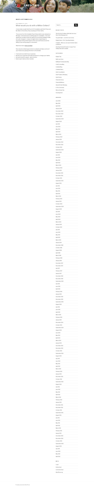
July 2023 (58, 124)
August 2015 (59, 304)
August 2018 (59, 250)
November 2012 (59, 376)
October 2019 (59, 227)
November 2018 (59, 245)
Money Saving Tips (60, 90)
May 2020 (58, 216)
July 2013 (58, 358)
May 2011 (58, 422)
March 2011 (58, 428)
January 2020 (59, 224)
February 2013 (59, 371)
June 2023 (58, 126)
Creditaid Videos (59, 69)
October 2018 (59, 247)
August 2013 (59, 355)
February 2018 (59, 258)
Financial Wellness (60, 82)
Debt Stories (59, 77)
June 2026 (58, 100)
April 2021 (58, 193)
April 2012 (58, 394)
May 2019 (58, 234)
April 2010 (58, 456)
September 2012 (59, 381)
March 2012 (58, 397)
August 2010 (59, 446)
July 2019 (58, 229)
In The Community (60, 87)
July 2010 (58, 448)
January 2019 (59, 242)
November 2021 (59, 175)
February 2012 (59, 399)
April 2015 (58, 312)
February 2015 (59, 317)
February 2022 (59, 167)
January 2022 (59, 170)
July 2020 (58, 211)
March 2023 (58, 134)
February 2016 (59, 291)
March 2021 (58, 196)
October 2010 (59, 441)
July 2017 (58, 268)
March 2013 (58, 368)
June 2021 (58, 188)
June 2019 (58, 232)
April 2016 (58, 288)
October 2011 (59, 410)
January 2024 (59, 108)
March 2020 (58, 221)
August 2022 (59, 152)
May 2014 (58, 335)
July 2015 (58, 307)
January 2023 (59, 139)
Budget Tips (58, 56)
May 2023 (58, 129)
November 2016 (59, 278)
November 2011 (59, 407)
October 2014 (59, 325)
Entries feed (58, 467)
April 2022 (58, 162)
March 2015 (58, 314)
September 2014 (59, 327)
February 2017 (59, 270)
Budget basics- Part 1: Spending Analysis (65, 40)
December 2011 (59, 404)
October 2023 (59, 116)
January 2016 (59, 294)
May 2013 (58, 363)
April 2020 (58, 219)
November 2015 (59, 299)
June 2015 (58, 309)
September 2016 (59, 281)
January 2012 (59, 402)
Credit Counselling (60, 64)
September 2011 (59, 412)
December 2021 (59, 173)
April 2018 (58, 252)
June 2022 (58, 157)
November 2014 (59, 322)
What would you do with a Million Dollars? (33, 25)
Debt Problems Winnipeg (61, 74)
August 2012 (59, 384)
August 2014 (59, 330)
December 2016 (59, 276)
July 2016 (58, 283)
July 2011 (58, 417)
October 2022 (59, 147)
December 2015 (59, 296)
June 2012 (58, 389)
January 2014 (59, 343)
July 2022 (58, 154)
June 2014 (58, 332)
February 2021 (59, 198)
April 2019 (58, 237)
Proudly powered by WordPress (22, 484)
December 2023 (59, 111)
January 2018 (59, 260)
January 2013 (59, 374)
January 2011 (58, 433)
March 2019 (58, 240)
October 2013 (59, 350)
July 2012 (58, 386)
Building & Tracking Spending (62, 61)
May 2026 (58, 103)
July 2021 (58, 185)
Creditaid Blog (59, 66)
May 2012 (58, 392)
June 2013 (58, 361)
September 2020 (60, 206)
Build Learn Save (59, 59)
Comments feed (59, 469)
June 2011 (58, 420)
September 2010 (60, 443)
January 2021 (59, 201)
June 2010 (58, 451)
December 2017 (59, 263)
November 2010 (59, 438)
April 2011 (58, 425)
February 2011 (59, 430)
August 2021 (59, 183)
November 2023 (59, 113)
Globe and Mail (28, 45)
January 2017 (59, 273)
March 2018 (58, 255)
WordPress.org (59, 472)
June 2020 (58, 214)
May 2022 (58, 160)
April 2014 (58, 337)
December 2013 (59, 345)
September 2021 (59, 180)
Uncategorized (59, 92)
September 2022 (60, 149)
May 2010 (58, 453)
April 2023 (58, 131)
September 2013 (59, 353)
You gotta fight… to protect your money (65, 37)
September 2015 (59, 301)
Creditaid (31, 5)
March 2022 (58, 165)
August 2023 (59, 121)
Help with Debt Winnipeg (61, 85)
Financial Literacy (60, 79)
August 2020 (59, 209)
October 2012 (59, 379)
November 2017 (59, 265)
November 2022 (59, 144)
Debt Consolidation (60, 72)
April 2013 (58, 366)
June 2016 (58, 286)
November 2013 (59, 348)
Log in (57, 464)
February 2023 (59, 136)
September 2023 (60, 118)
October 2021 (59, 178)
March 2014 (58, 340)
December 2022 (59, 142)
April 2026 (58, 105)
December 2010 (59, 435)
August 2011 (58, 415)
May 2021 (58, 191)
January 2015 (59, 319)
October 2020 (59, 203)
